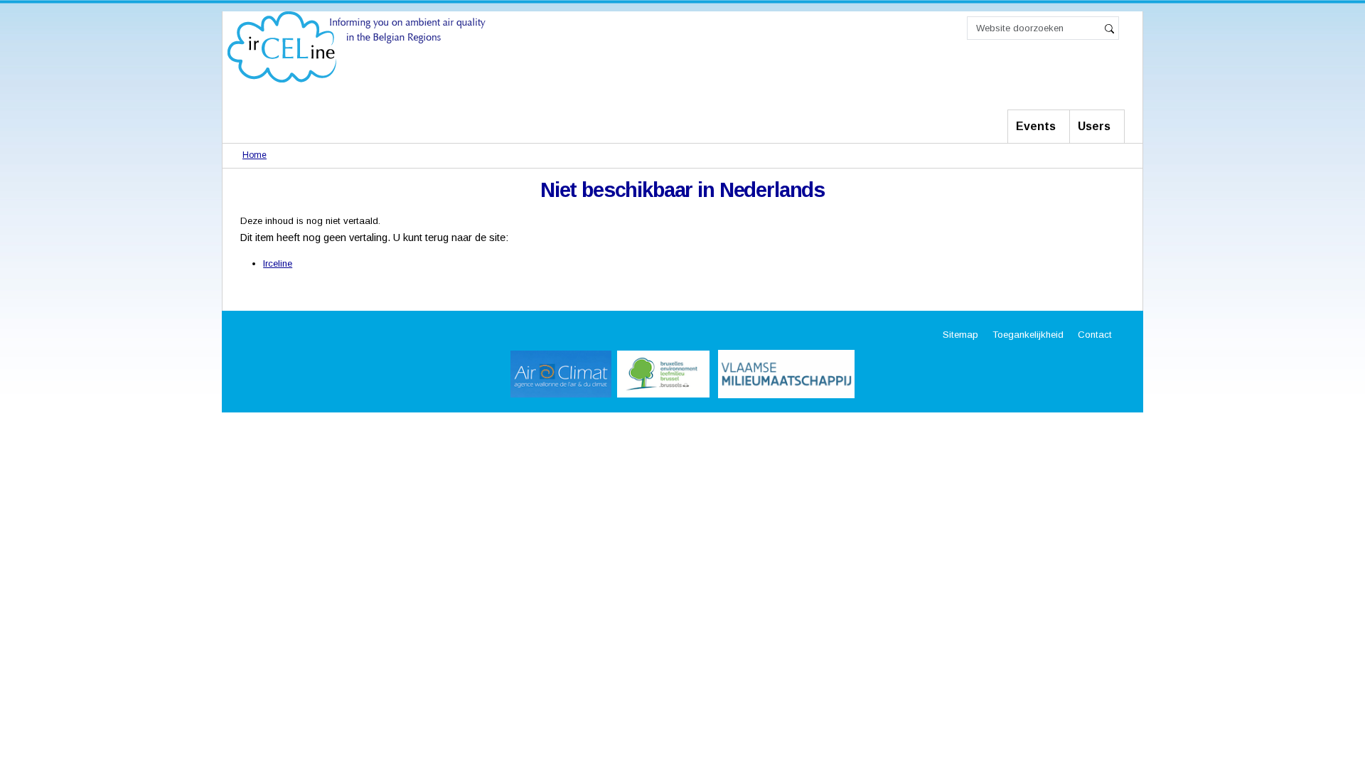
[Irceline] (357, 46)
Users (1094, 126)
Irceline (277, 263)
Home (254, 155)
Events (1036, 126)
